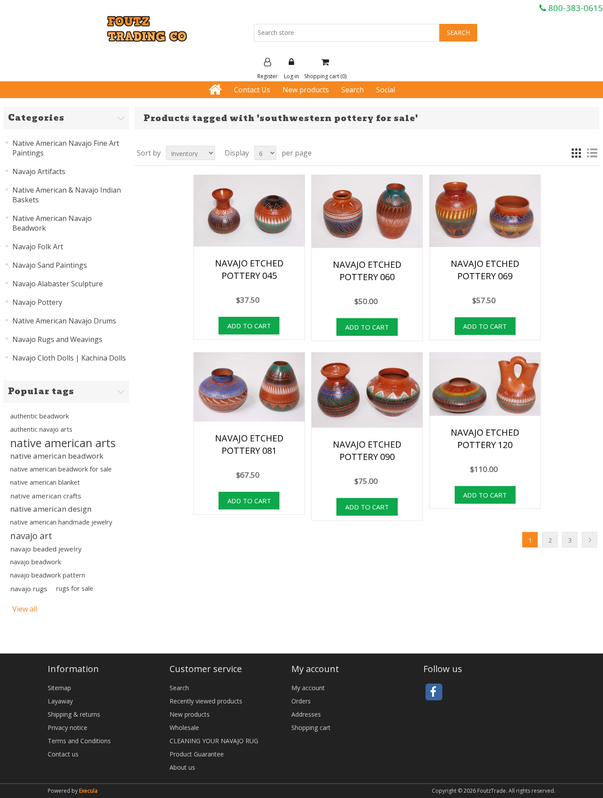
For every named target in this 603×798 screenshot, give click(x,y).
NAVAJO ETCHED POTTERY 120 (485, 438)
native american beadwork (56, 456)
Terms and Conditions (79, 741)
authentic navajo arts (41, 429)
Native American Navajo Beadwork (52, 223)
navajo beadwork (35, 562)
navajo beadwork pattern (47, 575)
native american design (50, 509)
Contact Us (252, 90)
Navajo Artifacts (38, 171)
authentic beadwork (39, 416)
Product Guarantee (197, 754)
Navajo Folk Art (37, 246)
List (592, 153)
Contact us (63, 754)
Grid (576, 153)
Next (589, 539)
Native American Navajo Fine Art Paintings (65, 148)
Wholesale (184, 727)
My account (308, 688)
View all (24, 609)
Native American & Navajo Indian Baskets (66, 195)
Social (385, 90)
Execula (88, 790)
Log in (291, 76)
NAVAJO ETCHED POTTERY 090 (367, 450)
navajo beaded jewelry (46, 548)
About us (182, 767)
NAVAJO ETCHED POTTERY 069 (485, 270)
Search (352, 90)
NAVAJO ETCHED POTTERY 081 (249, 444)
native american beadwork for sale (61, 469)
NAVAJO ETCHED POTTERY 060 (367, 270)
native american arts (63, 442)
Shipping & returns (74, 714)
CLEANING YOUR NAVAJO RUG (214, 741)
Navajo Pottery (37, 302)
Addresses (306, 714)
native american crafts (45, 495)
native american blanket (45, 482)
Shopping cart (311, 727)
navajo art (31, 535)
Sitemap (59, 688)
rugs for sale (74, 588)
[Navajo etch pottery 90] (485, 385)
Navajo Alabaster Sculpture (57, 284)
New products (306, 90)
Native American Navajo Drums (64, 321)
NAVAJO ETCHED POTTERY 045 (249, 269)
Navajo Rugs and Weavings (57, 339)
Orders (301, 701)
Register (267, 76)
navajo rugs (28, 588)
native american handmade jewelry (61, 522)
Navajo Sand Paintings (49, 265)
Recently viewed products (206, 701)
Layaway (60, 701)
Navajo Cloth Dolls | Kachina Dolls (69, 358)
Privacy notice (67, 727)
